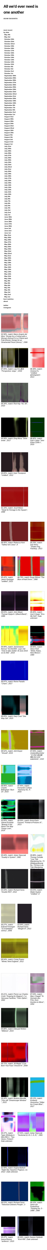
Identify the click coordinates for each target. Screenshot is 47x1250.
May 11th (7, 276)
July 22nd (8, 167)
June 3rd (7, 228)
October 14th (9, 57)
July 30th (7, 148)
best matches (8, 299)
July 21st (7, 169)
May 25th (7, 246)
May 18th (7, 262)
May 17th (7, 265)
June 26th (8, 226)
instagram (7, 307)
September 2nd (10, 112)
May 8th (7, 283)
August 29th (9, 121)
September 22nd (10, 94)
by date (6, 32)
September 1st (9, 114)
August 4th (8, 137)
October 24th (9, 39)
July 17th (7, 178)
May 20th (7, 258)
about (5, 301)
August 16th (9, 130)
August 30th (9, 119)
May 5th (7, 287)
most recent (7, 30)
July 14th (7, 185)
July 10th (7, 194)
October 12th (9, 62)
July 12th (7, 189)
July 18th (7, 176)
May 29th (7, 240)
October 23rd (9, 41)
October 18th (9, 48)
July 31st (7, 146)
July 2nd (7, 212)
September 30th (10, 76)
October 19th (9, 46)
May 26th (7, 244)
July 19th (7, 174)
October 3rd (8, 69)
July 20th (7, 171)
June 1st (7, 233)
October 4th (8, 66)
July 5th (7, 205)
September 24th (10, 89)
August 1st (8, 144)
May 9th (7, 281)
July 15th (7, 183)
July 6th (7, 203)
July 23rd (7, 164)
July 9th (7, 196)
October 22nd (9, 44)
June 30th (8, 217)
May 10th (7, 278)
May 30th (7, 237)
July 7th (7, 201)
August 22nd (9, 128)
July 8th (7, 199)
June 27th (8, 224)
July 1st (7, 215)
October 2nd (9, 71)
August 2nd (8, 142)
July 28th (7, 153)
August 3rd (8, 139)
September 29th (10, 78)
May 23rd (7, 251)
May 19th (7, 260)
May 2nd (7, 294)
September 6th (9, 110)
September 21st (10, 96)
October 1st (8, 73)
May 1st (7, 297)
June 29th (8, 219)
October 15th (9, 55)
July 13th (7, 187)
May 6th (7, 285)
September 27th (10, 82)
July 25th (7, 160)
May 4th (7, 34)
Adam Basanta (10, 18)
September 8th (9, 105)
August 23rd (9, 126)
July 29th (7, 151)
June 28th (8, 221)
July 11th (7, 192)
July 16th (7, 180)
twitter (5, 305)
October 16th (9, 53)
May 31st (7, 235)
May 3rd (7, 37)
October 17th (9, 50)
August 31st (8, 117)
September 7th (9, 107)
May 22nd (8, 253)
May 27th (7, 242)
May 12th (7, 274)
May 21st (7, 256)
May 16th (7, 267)
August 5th (8, 135)
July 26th (7, 158)
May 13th (7, 272)
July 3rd (7, 210)
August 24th (9, 123)
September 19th (10, 101)
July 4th (7, 208)
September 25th (10, 87)
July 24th (7, 162)
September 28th (10, 80)
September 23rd (10, 91)
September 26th (10, 85)
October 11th (9, 64)
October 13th (9, 60)
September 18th (10, 103)
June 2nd (7, 231)
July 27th (7, 155)
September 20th (10, 98)
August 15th (9, 132)
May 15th (7, 269)
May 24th (7, 249)
